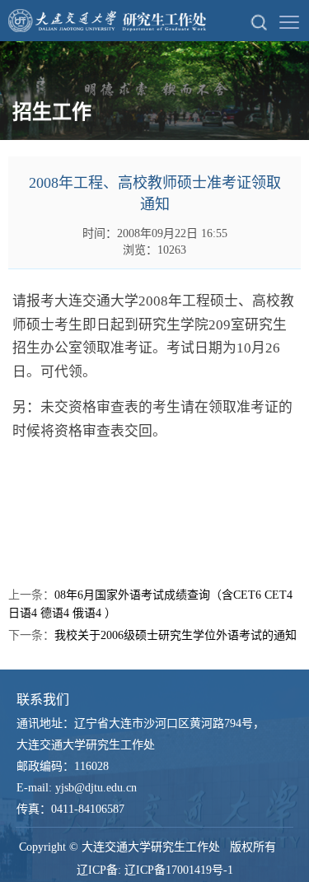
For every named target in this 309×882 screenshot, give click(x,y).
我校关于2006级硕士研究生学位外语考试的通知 (175, 635)
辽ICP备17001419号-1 (178, 870)
